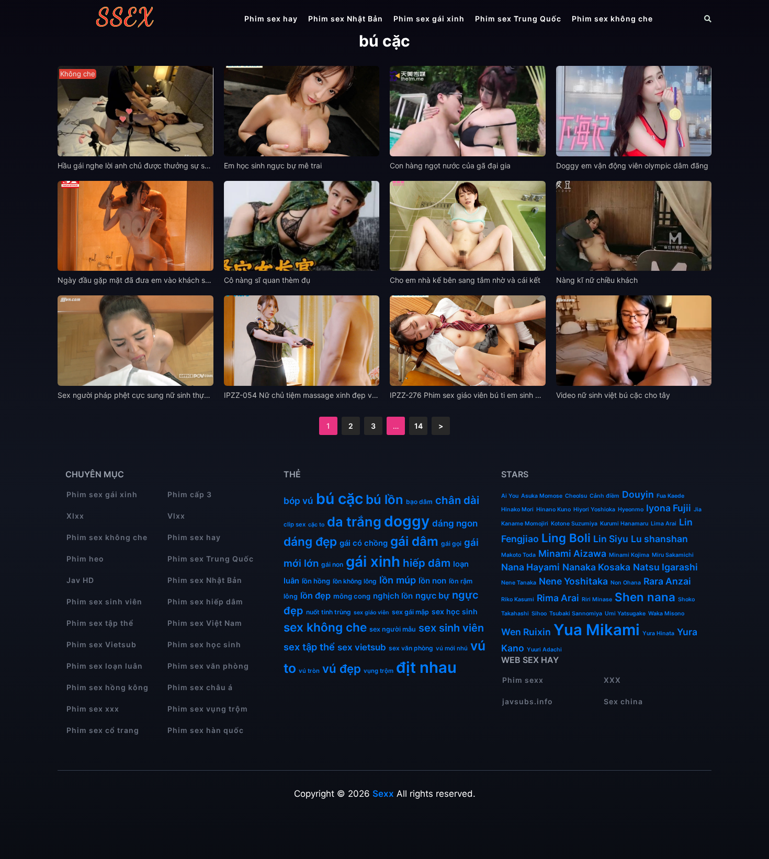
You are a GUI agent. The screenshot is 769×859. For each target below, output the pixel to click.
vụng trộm (378, 670)
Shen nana (645, 597)
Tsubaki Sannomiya (575, 613)
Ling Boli (566, 538)
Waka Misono (666, 613)
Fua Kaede (670, 496)
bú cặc (339, 498)
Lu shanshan (659, 538)
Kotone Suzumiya (574, 523)
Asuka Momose (541, 496)
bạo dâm (419, 502)
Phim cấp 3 (189, 494)
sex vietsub (361, 647)
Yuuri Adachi (544, 649)
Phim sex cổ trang (102, 730)
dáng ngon (455, 523)
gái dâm (414, 541)
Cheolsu (576, 496)
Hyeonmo (630, 509)
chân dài (457, 500)
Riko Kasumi (517, 599)
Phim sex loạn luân (104, 665)
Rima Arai (558, 597)
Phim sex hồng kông (107, 687)
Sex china (623, 701)
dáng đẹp (310, 541)
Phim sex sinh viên (104, 601)
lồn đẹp (315, 595)
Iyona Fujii (668, 507)
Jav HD (80, 580)
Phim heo (85, 558)
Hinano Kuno (553, 509)
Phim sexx (523, 679)
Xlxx (75, 515)
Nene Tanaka (518, 582)
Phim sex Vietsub (101, 644)
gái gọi (451, 543)
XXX (612, 679)
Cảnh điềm (604, 496)
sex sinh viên (451, 628)
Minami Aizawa (572, 553)
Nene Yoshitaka (573, 581)
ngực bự (432, 595)
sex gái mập (410, 612)
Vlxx (176, 515)
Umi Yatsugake (625, 613)
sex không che (325, 627)
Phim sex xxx (92, 708)
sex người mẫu (392, 629)
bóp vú (298, 500)
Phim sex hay (271, 18)
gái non (332, 564)
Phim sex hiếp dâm (205, 601)
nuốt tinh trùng (328, 612)
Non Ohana (625, 582)
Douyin (638, 494)
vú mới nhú (452, 648)
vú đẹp (341, 668)
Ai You (509, 496)
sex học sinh (455, 611)
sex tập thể (309, 646)
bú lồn (384, 499)
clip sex (295, 524)
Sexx (383, 793)
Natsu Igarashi (665, 567)
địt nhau (426, 667)
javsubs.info (527, 701)
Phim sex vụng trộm (207, 708)
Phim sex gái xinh (429, 18)
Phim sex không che (612, 18)
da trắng (354, 521)
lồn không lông (355, 581)
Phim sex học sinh (204, 644)
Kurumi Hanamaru (624, 523)
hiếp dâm (426, 562)
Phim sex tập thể (99, 623)
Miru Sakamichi (673, 555)
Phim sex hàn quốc (205, 730)
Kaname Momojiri (524, 523)
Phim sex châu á (200, 687)
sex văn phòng (411, 648)
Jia (698, 509)
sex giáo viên (371, 612)
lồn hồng (316, 581)
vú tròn (309, 670)
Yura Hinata (658, 633)
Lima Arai (663, 523)
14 (418, 425)
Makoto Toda (518, 555)
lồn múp (397, 580)
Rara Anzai (667, 581)
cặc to (316, 524)
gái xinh (373, 561)
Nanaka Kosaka (596, 567)
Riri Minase (597, 599)
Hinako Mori (517, 509)
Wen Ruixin (526, 631)
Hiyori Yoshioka (594, 509)
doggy (406, 521)
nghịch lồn (393, 596)
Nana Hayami (530, 567)
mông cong (351, 596)
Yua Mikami (596, 630)
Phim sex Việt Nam (204, 623)
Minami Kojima (629, 555)
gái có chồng (364, 543)
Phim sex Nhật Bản (345, 18)
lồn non (432, 581)
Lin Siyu (610, 538)
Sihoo (539, 613)
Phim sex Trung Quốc (518, 18)
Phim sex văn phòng (208, 665)
